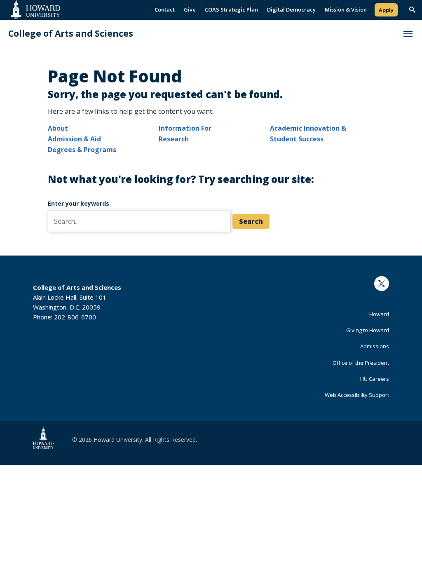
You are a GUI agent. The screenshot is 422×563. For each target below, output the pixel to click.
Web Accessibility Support (357, 395)
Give (190, 9)
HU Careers (374, 378)
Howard (379, 314)
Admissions (374, 346)
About (58, 128)
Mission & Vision (346, 9)
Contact (165, 9)
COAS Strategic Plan (231, 9)
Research (174, 138)
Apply (386, 10)
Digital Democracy (291, 9)
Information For (185, 128)
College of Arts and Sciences (70, 33)
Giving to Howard (367, 330)
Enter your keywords (78, 203)
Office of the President (361, 362)
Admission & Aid (74, 138)
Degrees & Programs (82, 149)
